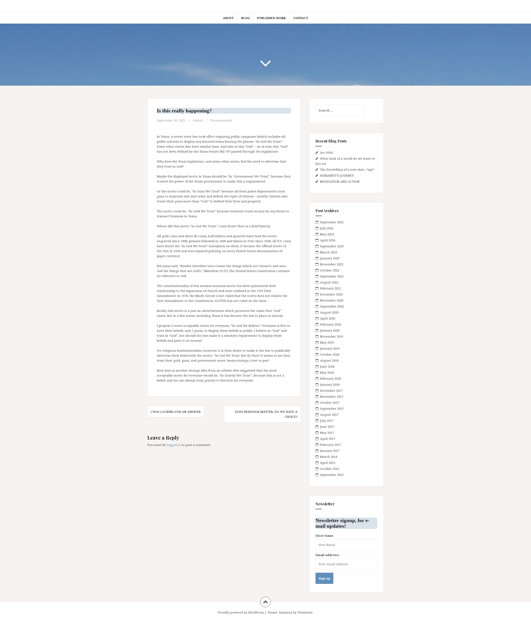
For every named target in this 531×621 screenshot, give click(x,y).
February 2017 (330, 444)
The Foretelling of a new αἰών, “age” (347, 169)
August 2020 (329, 312)
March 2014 (328, 457)
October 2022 (329, 270)
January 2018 (330, 384)
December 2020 (331, 294)
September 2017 (332, 408)
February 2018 (330, 378)
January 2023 (330, 258)
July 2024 (326, 228)
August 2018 (329, 360)
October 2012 (329, 469)
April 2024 (327, 240)
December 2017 (331, 390)
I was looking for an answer (176, 412)
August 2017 (329, 414)
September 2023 (332, 246)
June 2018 (327, 366)
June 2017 (327, 426)
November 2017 (331, 396)
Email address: (327, 555)
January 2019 (330, 348)
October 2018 (329, 354)
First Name (324, 536)
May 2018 (327, 372)
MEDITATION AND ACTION (339, 181)
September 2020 (332, 306)
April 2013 (327, 463)
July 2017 (326, 420)
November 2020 (331, 300)
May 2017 (327, 432)
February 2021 (330, 288)
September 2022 (332, 276)
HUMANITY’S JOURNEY (337, 175)
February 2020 (330, 324)
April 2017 (327, 438)
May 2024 (327, 234)
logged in (174, 445)
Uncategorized (221, 120)
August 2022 (329, 282)
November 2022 (331, 264)
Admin (198, 120)
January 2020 (330, 330)
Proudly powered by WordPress (241, 612)
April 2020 (327, 318)
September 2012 (332, 475)
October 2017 (329, 402)
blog (245, 18)
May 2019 (327, 342)
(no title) (326, 152)
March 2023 (328, 252)
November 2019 (331, 336)
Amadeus (285, 612)
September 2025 (332, 222)
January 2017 (330, 450)
